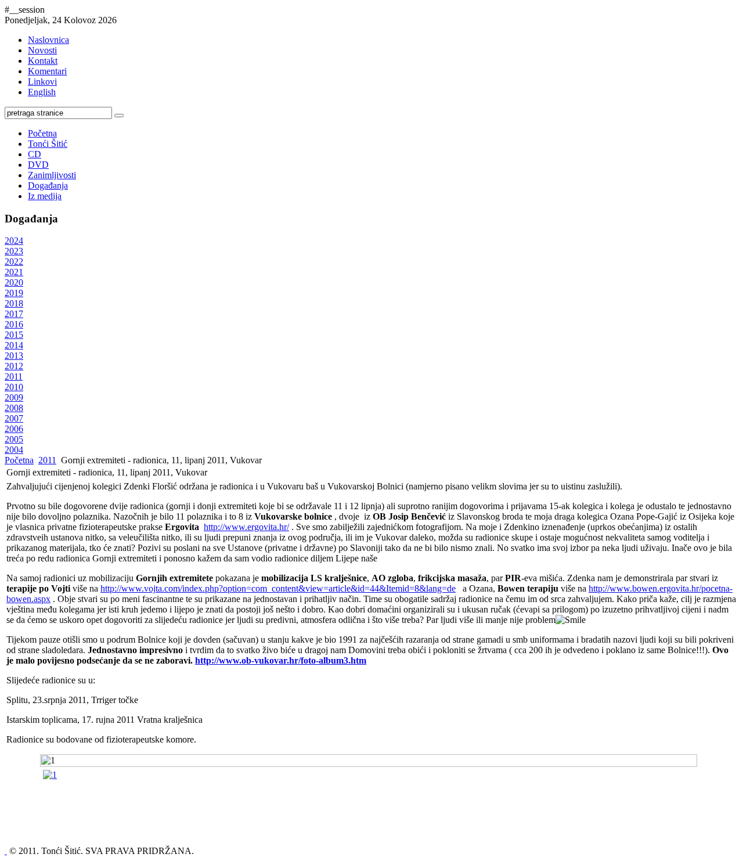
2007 (14, 418)
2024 (14, 241)
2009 (14, 397)
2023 (14, 251)
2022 (14, 261)
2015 (14, 335)
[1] (50, 775)
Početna (19, 460)
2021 (14, 272)
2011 (14, 376)
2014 (14, 345)
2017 (14, 314)
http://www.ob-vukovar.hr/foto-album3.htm (280, 660)
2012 (14, 366)
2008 (14, 408)
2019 (14, 293)
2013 (14, 356)
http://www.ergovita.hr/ (246, 527)
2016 (14, 324)
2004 (14, 450)
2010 (14, 387)
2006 (14, 429)
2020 (14, 282)
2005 (14, 439)
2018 (14, 303)
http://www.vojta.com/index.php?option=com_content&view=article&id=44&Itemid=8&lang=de (278, 588)
